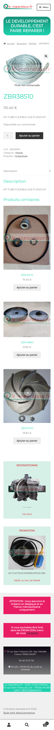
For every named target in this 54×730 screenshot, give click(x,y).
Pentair (32, 43)
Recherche (27, 725)
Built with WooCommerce (19, 712)
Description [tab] (10, 171)
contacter (32, 633)
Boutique (22, 43)
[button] (46, 56)
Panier (42, 722)
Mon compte (9, 725)
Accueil (11, 43)
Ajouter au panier (29, 135)
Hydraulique (21, 156)
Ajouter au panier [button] (27, 287)
